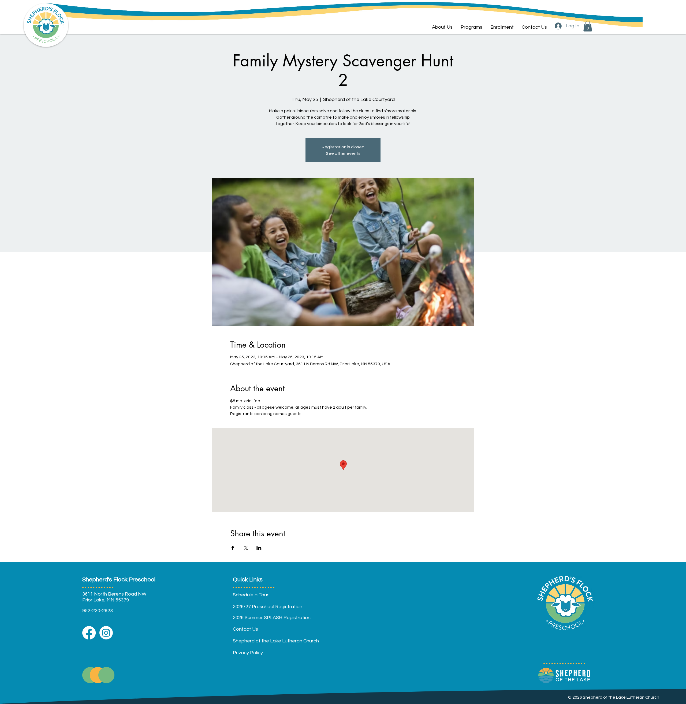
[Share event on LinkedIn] (259, 548)
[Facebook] (89, 632)
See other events (343, 153)
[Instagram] (106, 632)
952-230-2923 (97, 610)
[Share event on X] (245, 548)
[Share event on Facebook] (232, 548)
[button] (471, 27)
